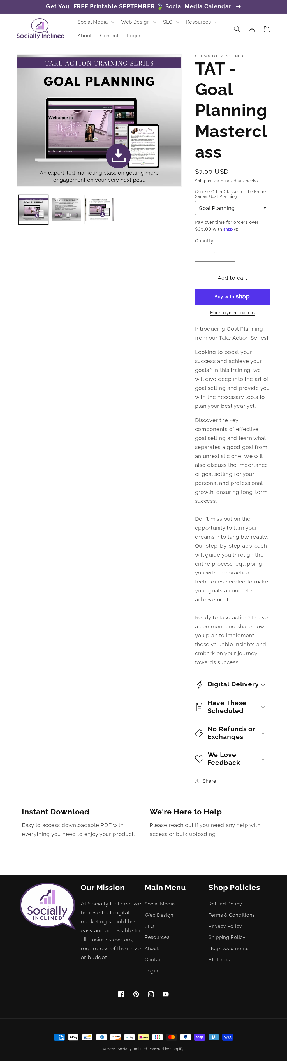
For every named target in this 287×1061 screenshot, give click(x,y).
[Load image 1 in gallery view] (33, 210)
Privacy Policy (225, 926)
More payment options (232, 312)
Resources (157, 937)
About (152, 948)
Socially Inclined (132, 1049)
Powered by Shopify (166, 1049)
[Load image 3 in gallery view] (99, 210)
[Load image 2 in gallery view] (66, 210)
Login (151, 971)
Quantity (204, 241)
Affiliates (219, 959)
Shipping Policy (227, 937)
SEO (149, 926)
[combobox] (232, 208)
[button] (95, 22)
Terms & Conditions (232, 915)
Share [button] (209, 781)
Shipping (204, 181)
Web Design (159, 915)
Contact (154, 959)
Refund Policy (225, 904)
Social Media (160, 904)
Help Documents (229, 948)
